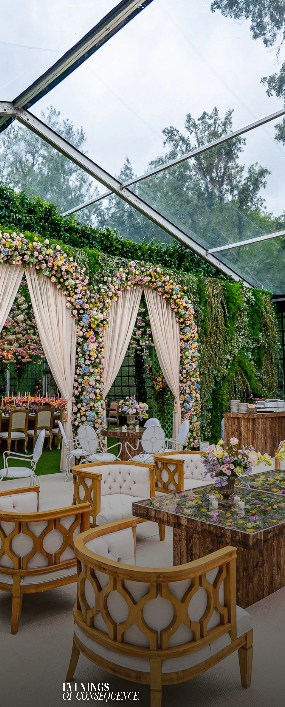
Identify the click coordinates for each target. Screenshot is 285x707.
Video (183, 6)
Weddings (73, 6)
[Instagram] (216, 6)
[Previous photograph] (5, 353)
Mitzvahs (87, 6)
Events (100, 6)
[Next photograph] (279, 353)
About (194, 6)
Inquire (206, 6)
